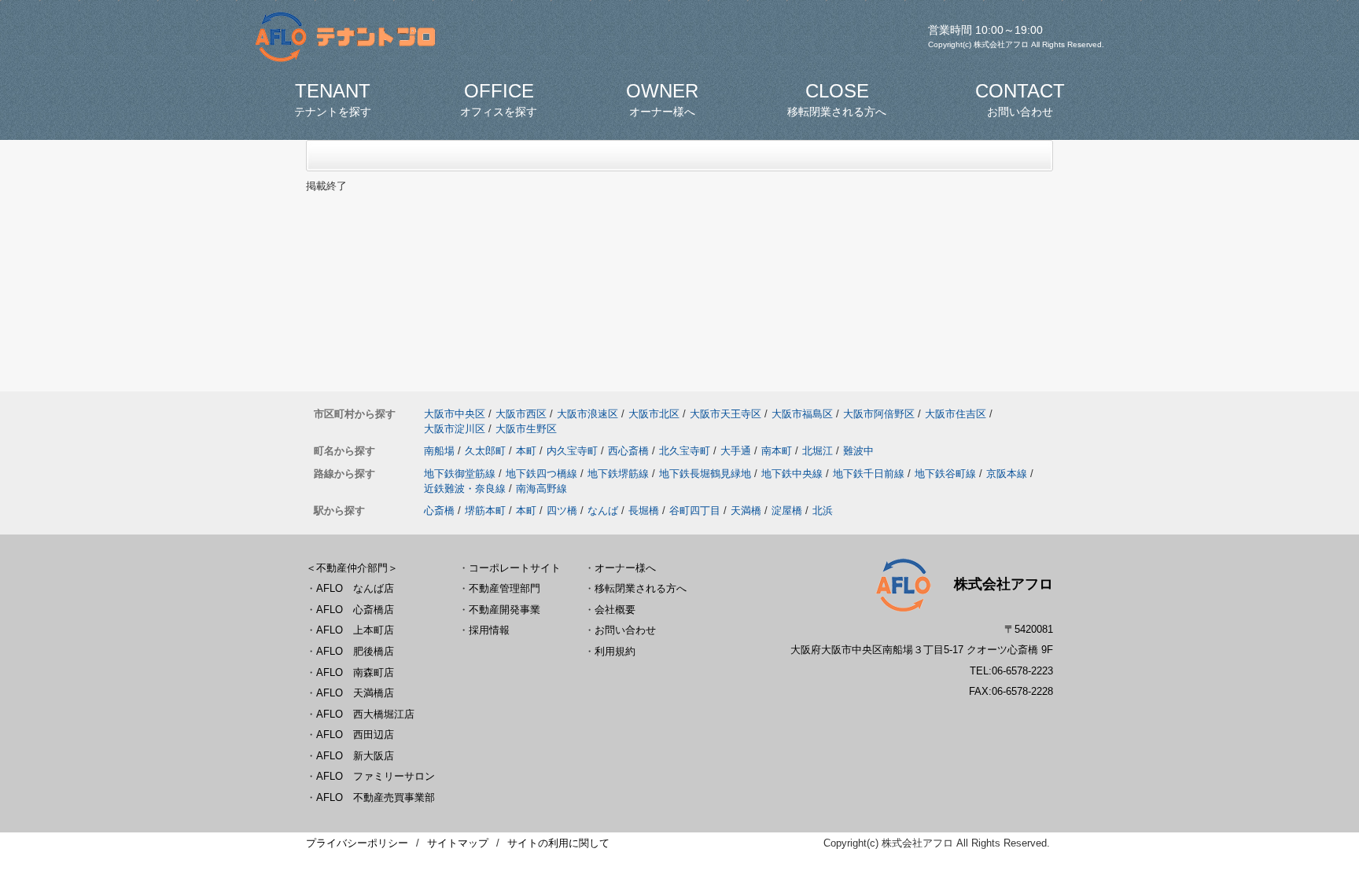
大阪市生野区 (526, 429)
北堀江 (817, 451)
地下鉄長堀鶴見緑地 (705, 473)
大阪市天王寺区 (725, 414)
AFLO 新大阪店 (355, 756)
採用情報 (489, 630)
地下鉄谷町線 (945, 473)
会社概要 (615, 609)
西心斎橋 (628, 451)
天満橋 (746, 510)
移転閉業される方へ (641, 588)
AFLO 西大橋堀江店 (365, 714)
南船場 (439, 451)
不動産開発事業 (504, 609)
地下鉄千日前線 (868, 473)
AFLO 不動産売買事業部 (375, 797)
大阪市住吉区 (955, 414)
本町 (526, 451)
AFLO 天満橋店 (355, 693)
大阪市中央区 (454, 414)
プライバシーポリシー (357, 843)
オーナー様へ (625, 568)
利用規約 (615, 651)
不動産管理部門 (504, 588)
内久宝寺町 (572, 451)
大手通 (735, 451)
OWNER (662, 99)
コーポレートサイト (515, 568)
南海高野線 (541, 488)
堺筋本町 (485, 510)
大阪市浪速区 (587, 414)
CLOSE (836, 99)
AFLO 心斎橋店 (355, 609)
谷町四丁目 (694, 510)
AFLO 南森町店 (355, 672)
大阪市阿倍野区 (879, 414)
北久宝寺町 (684, 451)
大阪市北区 (654, 414)
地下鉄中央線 (792, 473)
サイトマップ (457, 843)
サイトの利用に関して (558, 843)
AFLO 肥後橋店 (355, 651)
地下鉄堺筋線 (618, 473)
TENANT (332, 99)
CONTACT (1020, 99)
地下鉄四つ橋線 (541, 473)
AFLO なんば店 (355, 588)
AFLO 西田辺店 (355, 734)
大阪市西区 (521, 414)
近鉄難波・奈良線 (465, 488)
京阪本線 (1006, 473)
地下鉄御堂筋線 (459, 473)
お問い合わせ (625, 630)
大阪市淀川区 (454, 429)
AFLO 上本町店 (355, 630)
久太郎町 (485, 451)
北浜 (822, 510)
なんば (602, 510)
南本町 (776, 451)
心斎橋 (439, 510)
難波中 (858, 451)
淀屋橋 (787, 510)
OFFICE (498, 99)
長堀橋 (643, 510)
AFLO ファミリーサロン (375, 776)
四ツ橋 (562, 510)
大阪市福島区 (802, 414)
